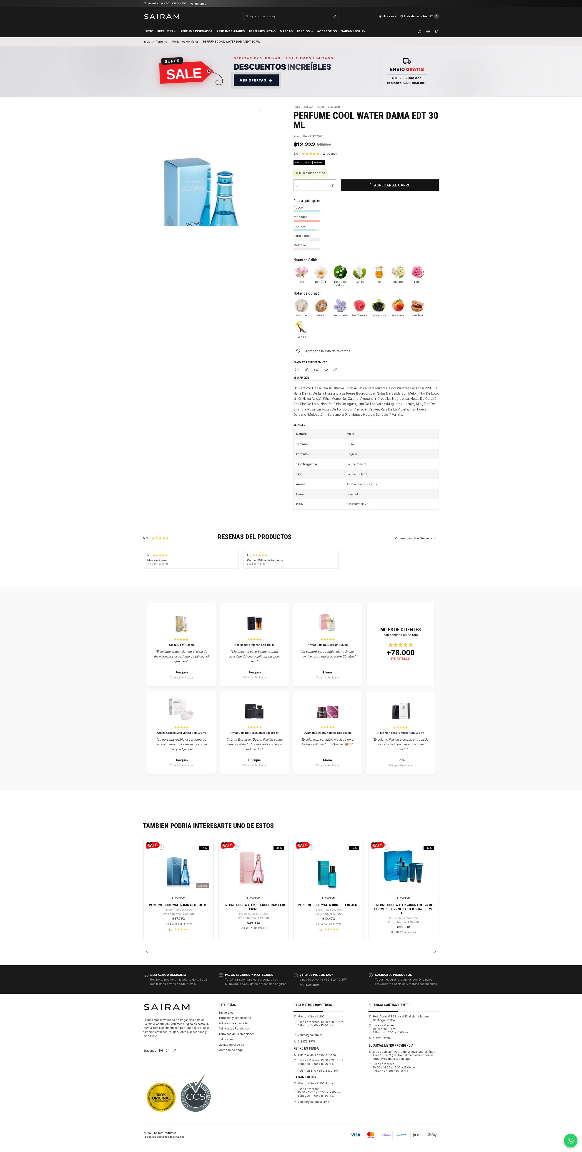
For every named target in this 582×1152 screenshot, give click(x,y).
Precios (303, 31)
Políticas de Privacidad (233, 1023)
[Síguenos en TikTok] (436, 31)
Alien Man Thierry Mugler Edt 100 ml (400, 732)
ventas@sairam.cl (310, 1035)
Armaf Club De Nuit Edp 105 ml (328, 645)
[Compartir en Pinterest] (325, 369)
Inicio (148, 31)
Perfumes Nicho (262, 31)
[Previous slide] (146, 951)
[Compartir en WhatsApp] (316, 369)
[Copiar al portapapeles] (335, 369)
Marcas (286, 31)
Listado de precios (231, 1044)
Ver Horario (200, 3)
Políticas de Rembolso (233, 1028)
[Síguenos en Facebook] (428, 31)
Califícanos (225, 1039)
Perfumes (165, 31)
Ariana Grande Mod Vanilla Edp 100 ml (181, 732)
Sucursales (225, 1012)
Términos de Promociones (236, 1034)
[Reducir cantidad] (297, 185)
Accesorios (327, 31)
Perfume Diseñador (196, 31)
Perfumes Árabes (231, 31)
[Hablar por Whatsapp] (570, 1140)
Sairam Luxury (353, 31)
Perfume (161, 41)
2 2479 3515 (306, 1041)
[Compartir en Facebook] (297, 369)
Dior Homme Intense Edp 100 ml (254, 645)
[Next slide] (435, 951)
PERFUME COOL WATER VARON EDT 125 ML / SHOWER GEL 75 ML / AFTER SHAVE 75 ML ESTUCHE (403, 909)
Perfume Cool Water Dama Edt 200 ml (178, 905)
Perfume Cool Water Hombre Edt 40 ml (328, 905)
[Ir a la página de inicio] (161, 16)
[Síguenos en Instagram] (420, 31)
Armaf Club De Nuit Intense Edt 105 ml (254, 732)
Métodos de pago (230, 1050)
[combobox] (291, 16)
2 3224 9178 (381, 1038)
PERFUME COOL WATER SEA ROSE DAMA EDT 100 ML (253, 907)
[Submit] (335, 16)
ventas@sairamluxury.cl (314, 1102)
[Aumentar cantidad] (332, 185)
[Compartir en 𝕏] (306, 369)
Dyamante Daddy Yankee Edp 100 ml (327, 732)
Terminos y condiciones (234, 1017)
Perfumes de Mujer (185, 41)
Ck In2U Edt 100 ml (181, 645)
